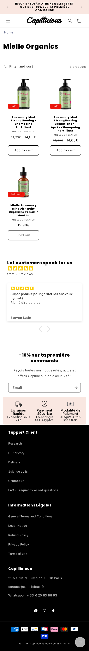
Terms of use (17, 553)
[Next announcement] (81, 7)
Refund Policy (18, 535)
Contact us (16, 481)
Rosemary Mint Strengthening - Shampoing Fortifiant (23, 122)
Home (8, 32)
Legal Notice (17, 525)
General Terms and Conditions (30, 516)
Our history (16, 453)
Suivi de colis (18, 471)
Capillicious (37, 643)
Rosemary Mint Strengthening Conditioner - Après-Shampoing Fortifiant (65, 124)
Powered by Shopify (57, 643)
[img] (46, 268)
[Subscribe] (76, 387)
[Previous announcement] (7, 7)
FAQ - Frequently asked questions (33, 490)
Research (15, 443)
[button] (8, 20)
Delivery (14, 462)
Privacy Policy (18, 544)
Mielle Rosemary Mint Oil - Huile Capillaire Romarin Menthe (23, 210)
